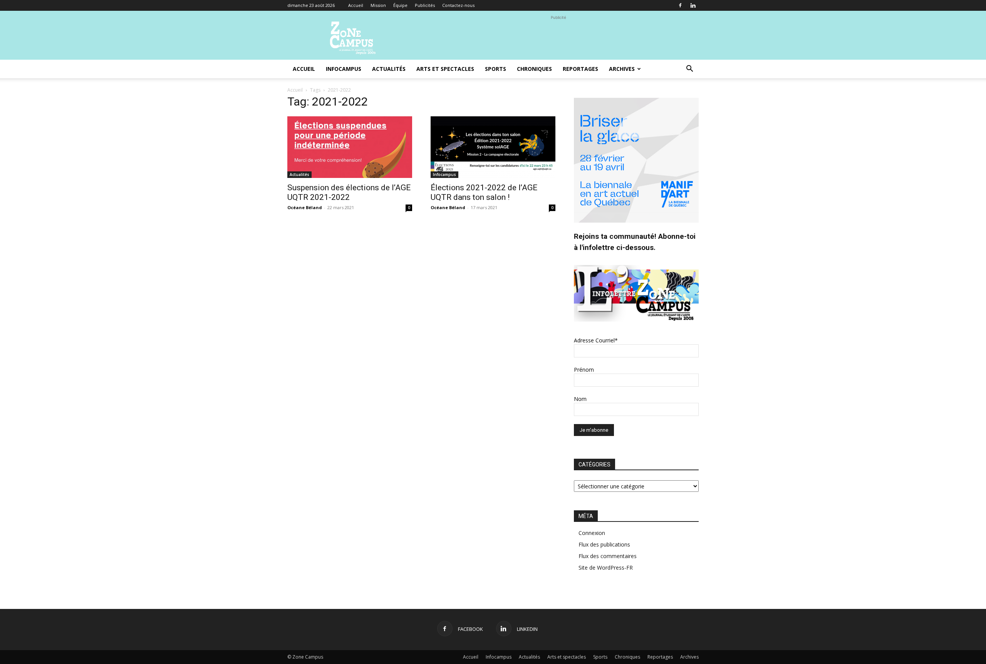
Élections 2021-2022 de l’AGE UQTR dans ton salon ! (484, 192)
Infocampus (343, 68)
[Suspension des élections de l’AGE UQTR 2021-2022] (349, 147)
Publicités (425, 5)
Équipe (400, 5)
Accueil (355, 5)
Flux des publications (604, 544)
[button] (689, 69)
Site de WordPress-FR (606, 567)
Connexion (592, 533)
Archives (622, 68)
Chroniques (534, 68)
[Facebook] (680, 5)
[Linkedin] (693, 5)
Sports (495, 68)
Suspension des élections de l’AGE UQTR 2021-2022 (349, 192)
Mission (378, 5)
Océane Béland (304, 207)
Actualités (389, 68)
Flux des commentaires (608, 556)
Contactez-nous (458, 5)
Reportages (580, 68)
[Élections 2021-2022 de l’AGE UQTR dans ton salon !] (493, 147)
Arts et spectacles (445, 68)
